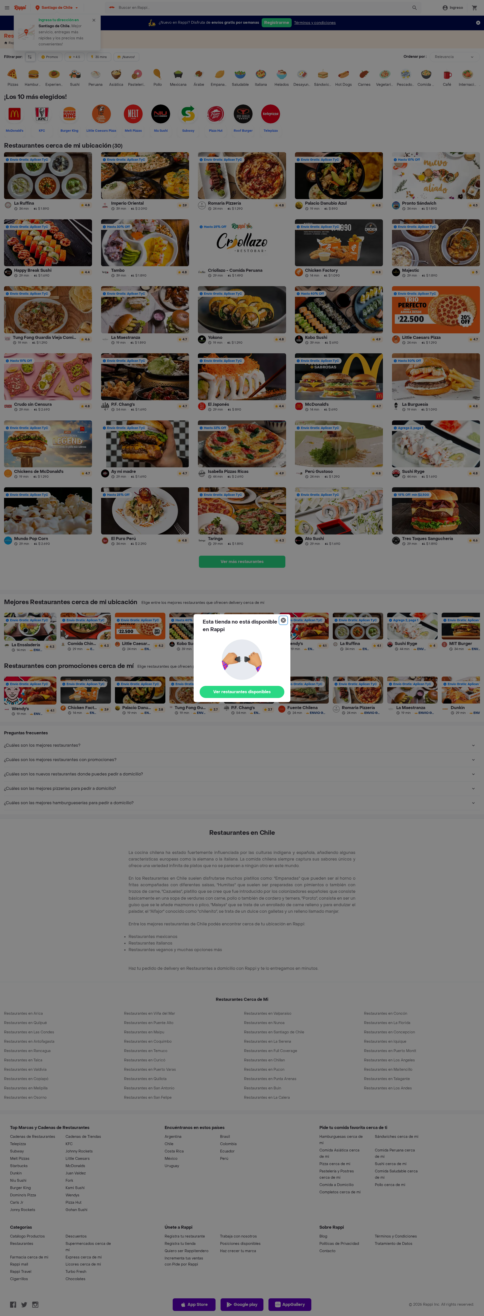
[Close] (283, 620)
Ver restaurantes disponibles (242, 691)
